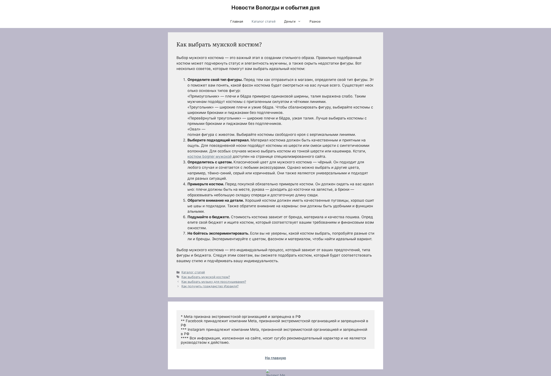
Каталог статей (264, 21)
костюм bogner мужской (209, 156)
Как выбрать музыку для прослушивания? (213, 281)
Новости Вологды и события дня (275, 7)
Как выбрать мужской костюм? (205, 277)
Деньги (290, 21)
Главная (236, 21)
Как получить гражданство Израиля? (209, 286)
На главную (275, 358)
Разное (315, 21)
